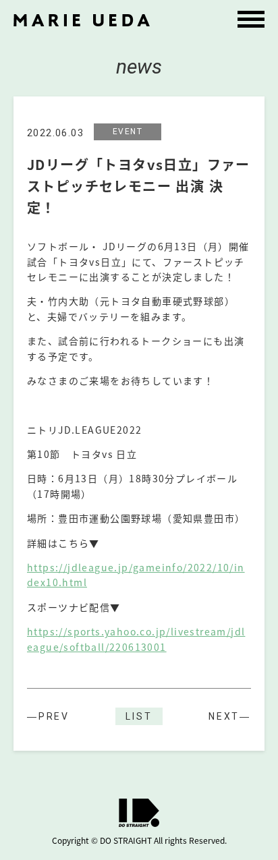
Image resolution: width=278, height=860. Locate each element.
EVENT (127, 131)
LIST (139, 716)
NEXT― (229, 716)
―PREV (48, 716)
